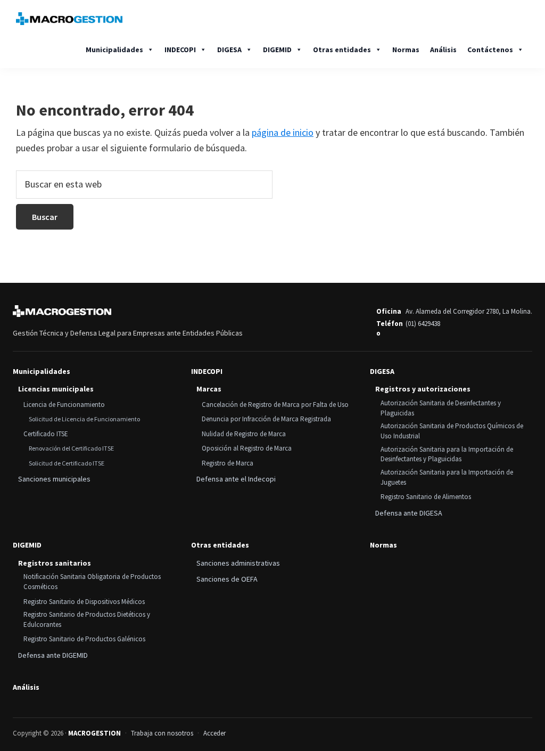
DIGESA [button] (229, 49)
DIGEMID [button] (277, 49)
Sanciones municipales (54, 479)
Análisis (443, 49)
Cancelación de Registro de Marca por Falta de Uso (275, 404)
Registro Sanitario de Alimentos (426, 496)
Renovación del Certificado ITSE (71, 448)
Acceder (214, 733)
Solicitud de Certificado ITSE (66, 463)
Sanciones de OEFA (227, 579)
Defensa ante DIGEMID (53, 655)
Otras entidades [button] (342, 49)
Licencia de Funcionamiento (64, 404)
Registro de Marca (227, 463)
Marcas (208, 389)
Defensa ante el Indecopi (236, 479)
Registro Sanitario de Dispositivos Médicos (84, 601)
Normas (405, 49)
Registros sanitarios (54, 563)
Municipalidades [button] (114, 49)
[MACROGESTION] (62, 311)
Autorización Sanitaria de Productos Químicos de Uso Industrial (452, 430)
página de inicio (282, 132)
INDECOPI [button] (180, 49)
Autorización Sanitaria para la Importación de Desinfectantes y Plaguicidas (447, 454)
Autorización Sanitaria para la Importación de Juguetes (447, 477)
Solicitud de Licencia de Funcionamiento (84, 419)
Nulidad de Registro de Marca (244, 433)
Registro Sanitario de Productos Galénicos (84, 638)
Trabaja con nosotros (162, 733)
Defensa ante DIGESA (408, 513)
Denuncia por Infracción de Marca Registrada (266, 418)
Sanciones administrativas (238, 563)
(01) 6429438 (423, 323)
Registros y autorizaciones (422, 389)
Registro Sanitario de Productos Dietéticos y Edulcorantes (86, 619)
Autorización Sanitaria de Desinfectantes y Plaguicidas (441, 408)
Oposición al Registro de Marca (247, 448)
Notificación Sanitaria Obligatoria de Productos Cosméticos (92, 581)
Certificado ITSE (45, 433)
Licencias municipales (56, 389)
